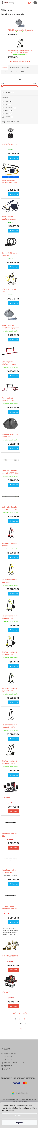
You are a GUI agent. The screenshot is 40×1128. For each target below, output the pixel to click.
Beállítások (19, 1116)
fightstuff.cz (8, 1066)
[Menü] (35, 3)
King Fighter (10, 108)
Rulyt (8, 114)
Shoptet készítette (22, 1093)
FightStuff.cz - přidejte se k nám (14, 1063)
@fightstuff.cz (8, 1069)
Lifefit (8, 111)
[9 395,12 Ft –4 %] (10, 169)
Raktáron (9, 92)
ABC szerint (24, 72)
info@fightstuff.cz (10, 1053)
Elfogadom (19, 1123)
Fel (21, 1029)
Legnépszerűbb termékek (10, 72)
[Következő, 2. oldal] (20, 1019)
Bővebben (13, 811)
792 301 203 (8, 1056)
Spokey (8, 117)
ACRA (8, 101)
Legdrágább (25, 68)
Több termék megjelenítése (19, 61)
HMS (7, 105)
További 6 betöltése (20, 1013)
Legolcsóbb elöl (14, 68)
